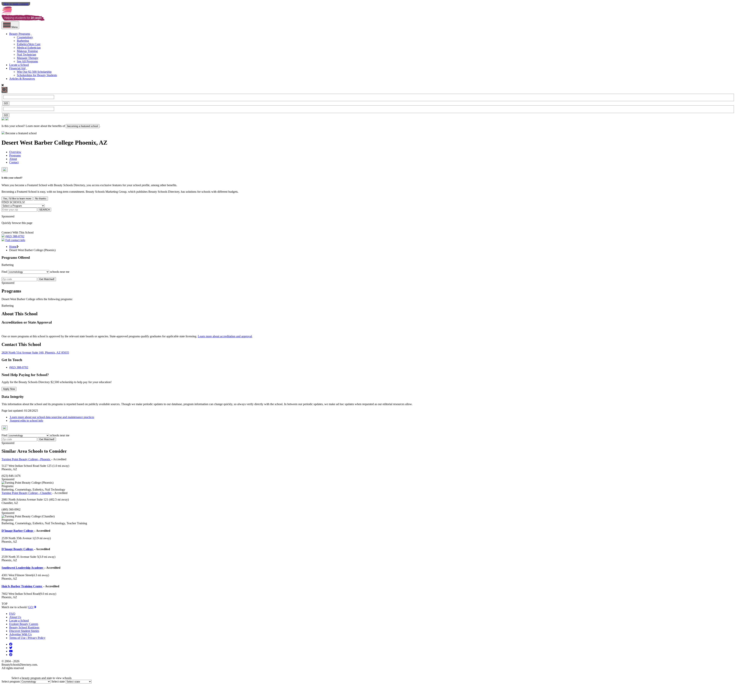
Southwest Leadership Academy (23, 567)
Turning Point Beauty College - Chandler (27, 493)
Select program (11, 681)
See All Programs (27, 61)
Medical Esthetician (29, 47)
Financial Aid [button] (17, 68)
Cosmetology (25, 37)
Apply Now (9, 389)
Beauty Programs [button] (19, 33)
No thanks (40, 198)
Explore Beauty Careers (23, 624)
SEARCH (44, 209)
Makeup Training (27, 51)
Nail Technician (26, 54)
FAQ (12, 613)
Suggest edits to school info (26, 420)
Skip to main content (15, 3)
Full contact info (15, 240)
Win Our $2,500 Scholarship (34, 71)
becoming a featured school (82, 126)
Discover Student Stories (24, 631)
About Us (15, 617)
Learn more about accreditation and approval (225, 336)
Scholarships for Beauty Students (37, 75)
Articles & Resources (22, 78)
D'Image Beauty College (18, 549)
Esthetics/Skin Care (28, 44)
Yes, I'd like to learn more (17, 198)
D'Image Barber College (18, 530)
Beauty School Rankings (24, 627)
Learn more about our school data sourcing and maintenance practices (51, 417)
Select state (58, 681)
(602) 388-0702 (14, 236)
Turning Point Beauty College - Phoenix (26, 459)
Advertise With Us (20, 634)
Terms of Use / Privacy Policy (27, 637)
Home (13, 246)
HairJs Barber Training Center (22, 586)
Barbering (23, 40)
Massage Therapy (27, 58)
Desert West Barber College (38, 142)
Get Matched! (46, 279)
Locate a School (19, 64)
